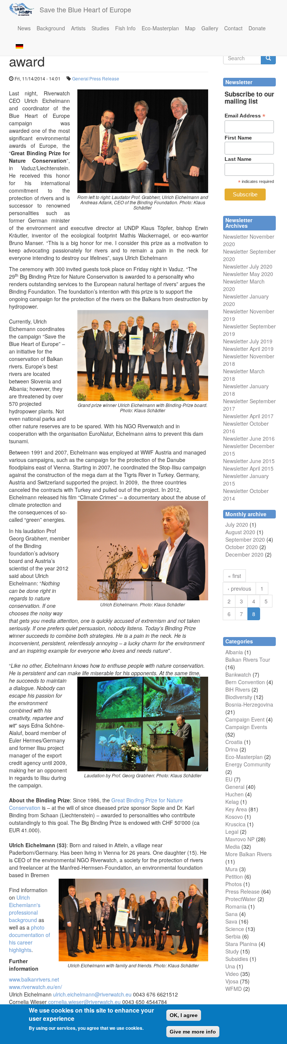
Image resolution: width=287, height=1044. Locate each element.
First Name (238, 138)
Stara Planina (241, 943)
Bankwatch (238, 674)
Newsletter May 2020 (248, 274)
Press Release (104, 78)
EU (228, 779)
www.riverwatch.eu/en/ (35, 987)
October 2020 (241, 547)
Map (190, 28)
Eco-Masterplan (160, 28)
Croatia (234, 742)
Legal (231, 831)
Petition (234, 876)
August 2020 (240, 532)
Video (232, 973)
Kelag (232, 801)
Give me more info (193, 1032)
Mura (231, 869)
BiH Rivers (237, 689)
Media (232, 846)
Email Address (245, 115)
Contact (233, 28)
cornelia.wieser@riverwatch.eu (84, 1001)
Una (230, 966)
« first (234, 575)
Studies (100, 28)
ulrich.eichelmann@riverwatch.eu (92, 994)
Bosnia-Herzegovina (249, 704)
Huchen (234, 794)
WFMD (233, 988)
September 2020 (245, 539)
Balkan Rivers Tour (247, 659)
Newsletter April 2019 (248, 348)
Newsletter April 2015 (248, 468)
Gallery (209, 28)
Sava (231, 921)
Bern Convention (245, 682)
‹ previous (239, 588)
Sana (231, 914)
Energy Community (248, 764)
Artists (78, 28)
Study (232, 951)
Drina (231, 749)
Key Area (236, 809)
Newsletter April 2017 (248, 416)
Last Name (238, 159)
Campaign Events (246, 727)
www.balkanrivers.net (34, 979)
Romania (236, 906)
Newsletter (235, 401)
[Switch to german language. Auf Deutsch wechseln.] (19, 45)
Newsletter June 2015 (249, 461)
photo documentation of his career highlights (29, 938)
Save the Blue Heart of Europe (85, 9)
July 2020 (236, 524)
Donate (257, 28)
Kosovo (234, 816)
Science (234, 929)
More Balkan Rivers (248, 854)
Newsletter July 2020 (247, 266)
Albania (234, 652)
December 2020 (244, 554)
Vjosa (231, 981)
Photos (233, 884)
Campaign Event (245, 719)
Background (51, 28)
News (24, 28)
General (80, 78)
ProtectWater (240, 899)
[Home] (24, 9)
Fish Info (125, 28)
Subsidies (236, 958)
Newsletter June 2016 (249, 438)
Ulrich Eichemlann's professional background (24, 909)
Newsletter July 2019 (247, 341)
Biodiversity (238, 697)
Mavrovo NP (239, 839)
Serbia (233, 936)
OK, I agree (184, 1015)
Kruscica (235, 824)
